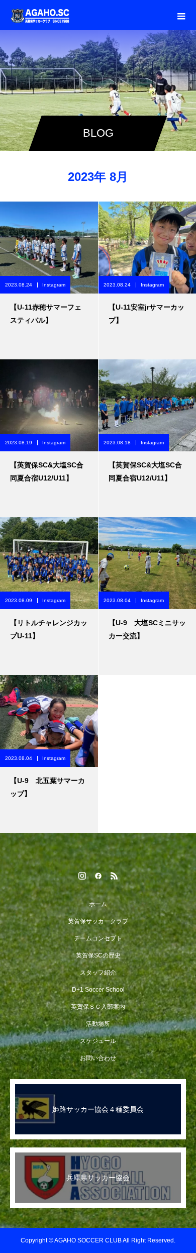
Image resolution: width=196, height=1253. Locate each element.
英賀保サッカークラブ (98, 921)
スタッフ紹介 (98, 972)
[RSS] (114, 876)
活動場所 (98, 1023)
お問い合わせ (98, 1058)
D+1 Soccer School (98, 989)
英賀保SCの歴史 (98, 955)
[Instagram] (82, 876)
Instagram (53, 284)
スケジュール (98, 1040)
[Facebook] (98, 876)
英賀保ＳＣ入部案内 (98, 1006)
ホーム (98, 904)
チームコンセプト (98, 938)
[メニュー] (181, 15)
